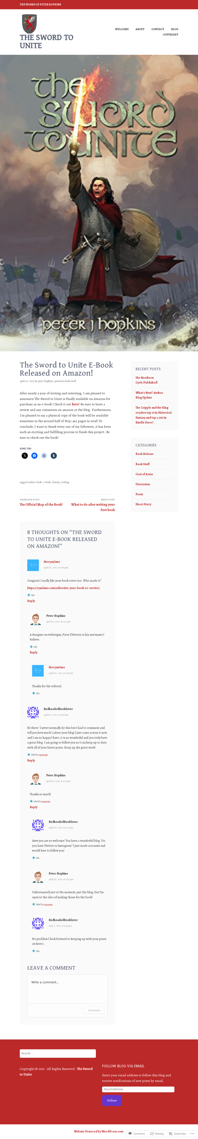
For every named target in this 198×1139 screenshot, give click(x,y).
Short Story (143, 504)
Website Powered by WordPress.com (98, 1131)
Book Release (145, 454)
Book (39, 482)
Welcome (122, 29)
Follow (112, 1100)
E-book (47, 482)
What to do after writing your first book (93, 505)
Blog (174, 29)
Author (31, 482)
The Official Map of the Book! (41, 502)
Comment (94, 1010)
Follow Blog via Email (123, 1066)
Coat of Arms (144, 474)
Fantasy (56, 482)
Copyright (170, 34)
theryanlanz (52, 562)
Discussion (143, 484)
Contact (157, 29)
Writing (65, 482)
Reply (31, 601)
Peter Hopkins (45, 381)
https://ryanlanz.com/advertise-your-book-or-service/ (63, 588)
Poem (139, 494)
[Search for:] (58, 1053)
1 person (43, 754)
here (75, 404)
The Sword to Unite (46, 41)
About (140, 29)
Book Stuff (70, 381)
